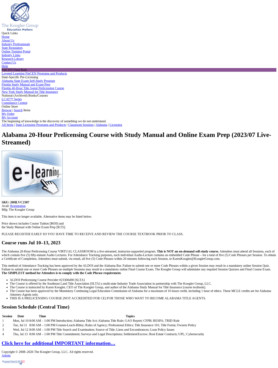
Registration (18, 206)
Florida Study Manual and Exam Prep (26, 84)
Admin (6, 355)
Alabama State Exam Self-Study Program (28, 81)
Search (18, 110)
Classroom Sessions (81, 125)
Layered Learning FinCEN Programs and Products (34, 73)
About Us (8, 40)
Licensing (115, 125)
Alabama (101, 125)
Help (5, 66)
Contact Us (9, 62)
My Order (8, 114)
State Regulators (12, 48)
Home (6, 37)
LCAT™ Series (12, 99)
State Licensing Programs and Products (41, 125)
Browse (7, 110)
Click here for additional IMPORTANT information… (58, 343)
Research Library (13, 59)
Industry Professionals (16, 44)
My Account (10, 117)
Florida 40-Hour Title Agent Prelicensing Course (33, 88)
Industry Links (11, 55)
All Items (7, 125)
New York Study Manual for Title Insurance (30, 92)
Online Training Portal (16, 51)
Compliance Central (14, 103)
